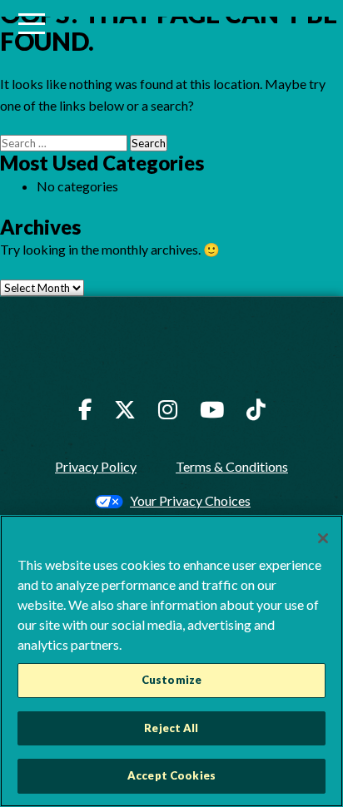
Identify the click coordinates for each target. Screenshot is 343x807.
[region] (171, 661)
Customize (171, 679)
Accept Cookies (171, 775)
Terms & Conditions (232, 466)
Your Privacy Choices (190, 500)
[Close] (323, 538)
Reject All (171, 728)
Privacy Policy (96, 466)
